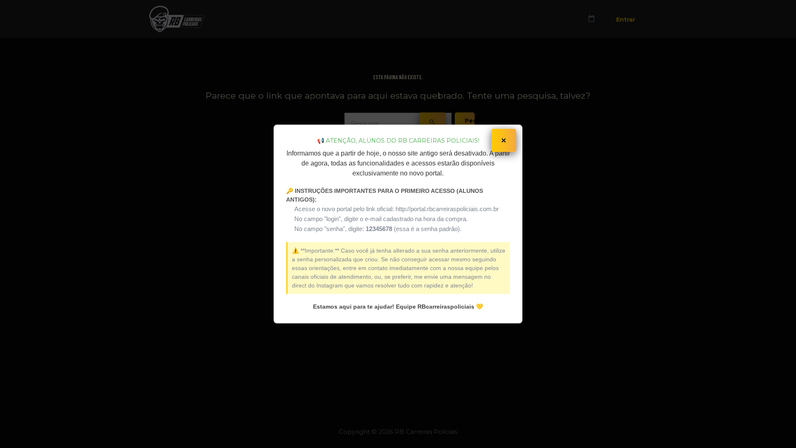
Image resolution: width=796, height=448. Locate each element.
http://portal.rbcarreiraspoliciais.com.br (447, 208)
